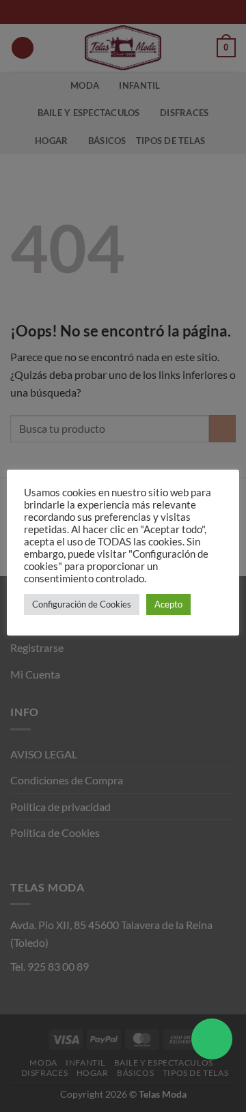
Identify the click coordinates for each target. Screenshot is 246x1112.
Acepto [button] (168, 604)
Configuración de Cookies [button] (81, 604)
